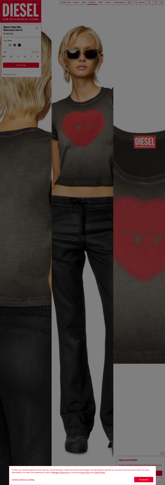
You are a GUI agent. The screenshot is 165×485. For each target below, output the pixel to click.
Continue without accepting (23, 480)
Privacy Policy (84, 472)
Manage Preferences (60, 472)
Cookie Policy (99, 472)
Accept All (143, 480)
